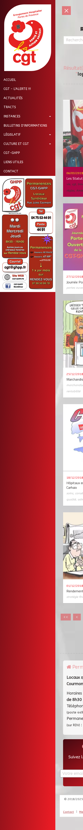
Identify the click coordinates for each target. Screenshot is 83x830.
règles (70, 190)
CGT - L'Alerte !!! (17, 89)
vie (68, 184)
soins (69, 493)
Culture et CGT (16, 144)
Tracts (10, 107)
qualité (71, 499)
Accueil (10, 80)
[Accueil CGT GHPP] (26, 38)
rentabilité (73, 391)
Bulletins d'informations (25, 126)
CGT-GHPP (12, 153)
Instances (12, 116)
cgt (74, 184)
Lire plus (50, 152)
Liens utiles (13, 162)
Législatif (12, 135)
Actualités (13, 98)
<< (65, 617)
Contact (11, 171)
